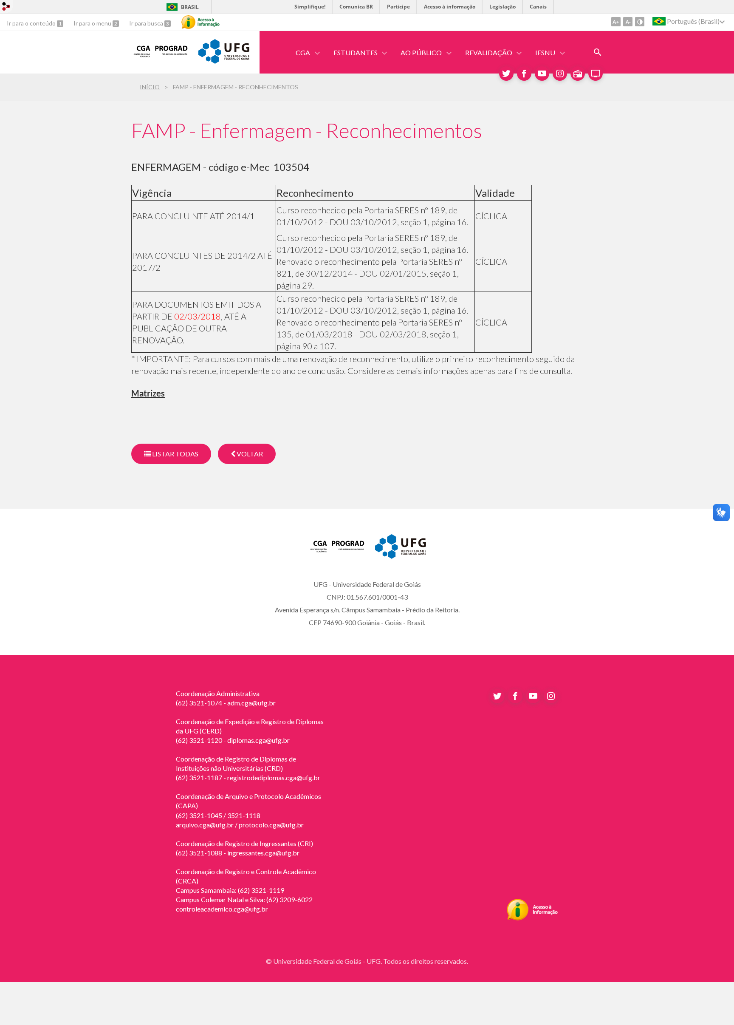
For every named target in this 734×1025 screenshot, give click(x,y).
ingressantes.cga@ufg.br (263, 853)
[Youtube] (542, 73)
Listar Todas (174, 454)
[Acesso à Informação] (200, 22)
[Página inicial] (160, 57)
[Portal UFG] (223, 60)
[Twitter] (506, 73)
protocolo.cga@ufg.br (271, 825)
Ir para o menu (93, 23)
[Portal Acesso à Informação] (532, 918)
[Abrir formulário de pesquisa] (598, 52)
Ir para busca (146, 23)
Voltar (249, 454)
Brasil (190, 7)
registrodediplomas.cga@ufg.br (273, 777)
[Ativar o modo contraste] (639, 21)
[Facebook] (524, 73)
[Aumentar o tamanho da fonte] (616, 21)
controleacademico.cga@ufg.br (222, 909)
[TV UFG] (595, 73)
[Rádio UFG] (577, 73)
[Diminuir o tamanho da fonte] (627, 21)
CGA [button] (303, 52)
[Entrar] (6, 7)
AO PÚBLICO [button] (421, 52)
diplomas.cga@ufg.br (258, 740)
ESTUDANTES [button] (355, 52)
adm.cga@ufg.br (251, 703)
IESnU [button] (545, 52)
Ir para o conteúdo (32, 23)
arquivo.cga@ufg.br (205, 825)
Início (150, 87)
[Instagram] (560, 73)
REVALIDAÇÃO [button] (488, 52)
